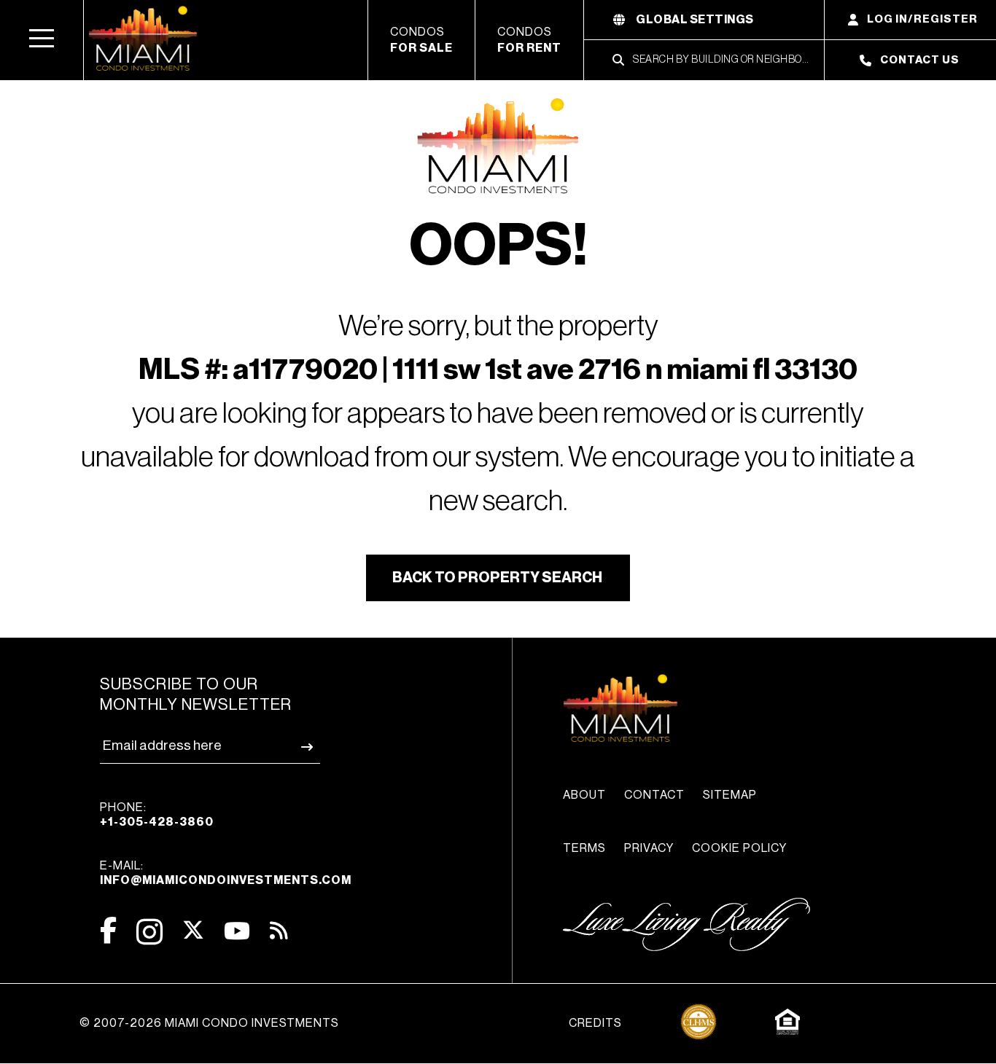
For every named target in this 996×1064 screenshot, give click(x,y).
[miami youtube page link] (237, 931)
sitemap (730, 795)
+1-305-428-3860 (157, 822)
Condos (421, 40)
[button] (42, 40)
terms (584, 848)
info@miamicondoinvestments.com (225, 880)
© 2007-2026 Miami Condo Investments (209, 1023)
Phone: (157, 815)
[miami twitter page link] (193, 930)
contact (654, 795)
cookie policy (739, 848)
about (584, 795)
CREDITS (595, 1023)
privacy (649, 848)
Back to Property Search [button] (497, 578)
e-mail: (225, 873)
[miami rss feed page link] (279, 929)
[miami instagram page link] (149, 932)
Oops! (498, 246)
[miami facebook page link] (108, 930)
